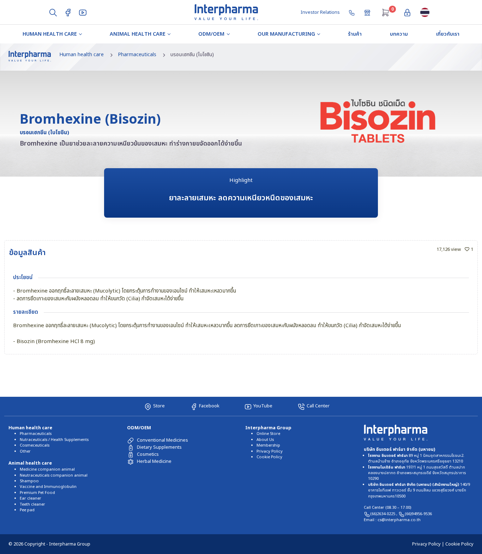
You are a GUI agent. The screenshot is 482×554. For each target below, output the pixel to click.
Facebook (209, 405)
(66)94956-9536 (418, 514)
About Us (265, 440)
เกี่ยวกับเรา (447, 34)
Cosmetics (148, 454)
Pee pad (27, 510)
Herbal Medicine (154, 461)
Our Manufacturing (286, 34)
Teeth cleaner (32, 504)
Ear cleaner (30, 498)
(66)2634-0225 (383, 514)
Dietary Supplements (159, 447)
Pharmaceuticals (137, 54)
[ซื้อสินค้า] (368, 12)
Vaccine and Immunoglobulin (48, 487)
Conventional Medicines (162, 440)
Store (159, 405)
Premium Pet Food (37, 493)
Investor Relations (320, 12)
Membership (268, 445)
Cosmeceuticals (34, 445)
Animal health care (137, 34)
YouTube (262, 405)
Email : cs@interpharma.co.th (392, 520)
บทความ (399, 34)
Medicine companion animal (47, 469)
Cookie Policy (269, 457)
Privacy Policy (270, 451)
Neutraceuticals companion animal (54, 475)
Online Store (268, 434)
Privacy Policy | (428, 544)
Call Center (318, 405)
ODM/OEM (211, 34)
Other (25, 451)
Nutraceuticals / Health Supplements (54, 440)
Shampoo (29, 481)
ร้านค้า (355, 34)
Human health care (50, 34)
